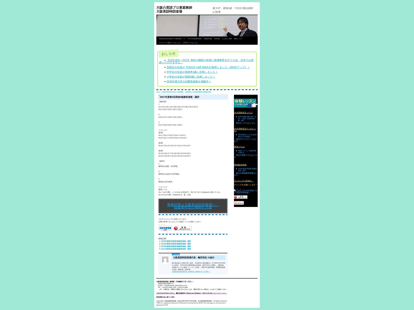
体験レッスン (238, 39)
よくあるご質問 (227, 39)
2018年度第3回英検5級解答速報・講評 (176, 244)
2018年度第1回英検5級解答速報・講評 (176, 241)
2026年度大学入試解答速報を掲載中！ (189, 81)
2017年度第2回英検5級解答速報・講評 (176, 249)
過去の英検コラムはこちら (245, 156)
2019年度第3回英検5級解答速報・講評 (176, 246)
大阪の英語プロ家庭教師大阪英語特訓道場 (174, 9)
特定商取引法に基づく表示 (165, 297)
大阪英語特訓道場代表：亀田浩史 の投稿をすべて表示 (191, 271)
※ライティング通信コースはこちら (170, 43)
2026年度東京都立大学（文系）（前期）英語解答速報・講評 (247, 118)
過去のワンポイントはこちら (245, 140)
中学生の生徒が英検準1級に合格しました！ (192, 71)
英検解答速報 (208, 39)
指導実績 (217, 39)
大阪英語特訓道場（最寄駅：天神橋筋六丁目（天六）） (175, 281)
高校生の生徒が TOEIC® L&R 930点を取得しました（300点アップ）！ (208, 67)
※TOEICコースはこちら (194, 43)
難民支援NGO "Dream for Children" (188, 293)
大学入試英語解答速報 (194, 39)
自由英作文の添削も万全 (193, 207)
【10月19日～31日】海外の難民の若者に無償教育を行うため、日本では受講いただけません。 (206, 61)
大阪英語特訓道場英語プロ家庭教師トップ (172, 39)
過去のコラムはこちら (245, 123)
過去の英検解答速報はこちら (245, 174)
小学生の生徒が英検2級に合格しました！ (191, 76)
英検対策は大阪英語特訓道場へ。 (193, 205)
